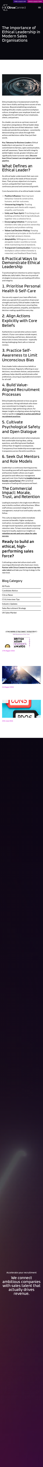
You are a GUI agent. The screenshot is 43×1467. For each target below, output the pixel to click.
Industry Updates (9, 604)
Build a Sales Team (35, 1)
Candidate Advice (10, 590)
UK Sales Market (9, 612)
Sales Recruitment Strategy (14, 608)
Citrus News (7, 595)
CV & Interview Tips (11, 599)
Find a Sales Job (20, 1)
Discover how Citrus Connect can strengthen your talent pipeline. (21, 158)
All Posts (6, 586)
